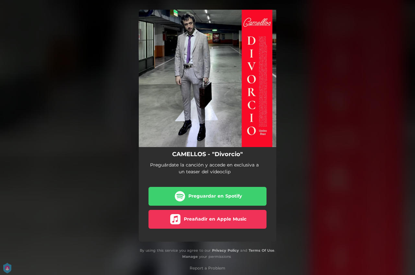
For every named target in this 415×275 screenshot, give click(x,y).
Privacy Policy (225, 250)
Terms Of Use (261, 250)
